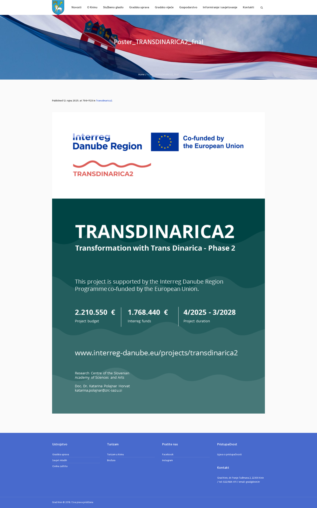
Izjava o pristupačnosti (229, 455)
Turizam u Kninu (115, 455)
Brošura (111, 460)
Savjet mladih (59, 460)
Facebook (168, 455)
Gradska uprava (60, 455)
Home (141, 75)
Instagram (167, 460)
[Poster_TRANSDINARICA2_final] (158, 263)
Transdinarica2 (104, 101)
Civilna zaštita (60, 466)
